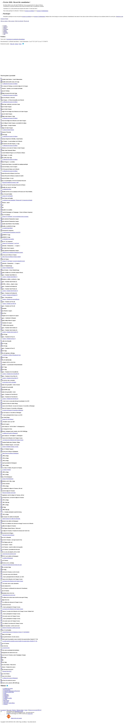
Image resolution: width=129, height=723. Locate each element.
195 (1, 513)
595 (1, 156)
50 (1, 584)
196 (1, 501)
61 (1, 87)
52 (1, 548)
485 (1, 220)
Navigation (5, 32)
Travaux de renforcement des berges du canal (12, 564)
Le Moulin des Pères (6, 189)
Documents (5, 29)
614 (1, 335)
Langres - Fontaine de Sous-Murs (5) (10, 378)
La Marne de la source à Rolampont (10, 433)
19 (1, 559)
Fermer (6, 18)
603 (1, 661)
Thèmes (5, 28)
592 (1, 225)
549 (1, 236)
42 (1, 545)
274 (1, 413)
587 (1, 411)
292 (1, 610)
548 (1, 379)
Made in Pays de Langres (16, 718)
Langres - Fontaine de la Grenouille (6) (10, 373)
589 (1, 407)
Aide (4, 34)
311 (1, 605)
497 (1, 365)
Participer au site (119, 16)
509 (1, 466)
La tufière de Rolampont (7, 558)
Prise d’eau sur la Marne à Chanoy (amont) (11, 256)
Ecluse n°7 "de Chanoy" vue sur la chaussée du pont (13, 261)
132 (1, 160)
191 (1, 459)
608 (1, 273)
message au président (29, 10)
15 (1, 89)
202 (1, 149)
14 (1, 105)
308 (1, 617)
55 (1, 140)
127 (1, 229)
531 (1, 515)
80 (1, 434)
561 (1, 351)
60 (1, 98)
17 (1, 121)
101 (1, 422)
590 (1, 578)
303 (1, 575)
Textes (20, 43)
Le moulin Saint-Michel (7, 228)
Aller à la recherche (19, 21)
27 (1, 183)
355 (1, 314)
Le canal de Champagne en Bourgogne (11, 690)
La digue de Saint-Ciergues (8, 129)
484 (1, 217)
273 (1, 420)
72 (1, 393)
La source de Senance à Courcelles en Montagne (12, 410)
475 (1, 633)
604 (1, 566)
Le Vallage (5, 696)
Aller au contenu (4, 21)
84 (1, 665)
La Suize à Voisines (6, 469)
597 (1, 92)
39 (1, 271)
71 (1, 280)
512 (1, 222)
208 (1, 206)
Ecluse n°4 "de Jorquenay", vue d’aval (10, 243)
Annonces (3, 18)
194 (1, 498)
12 (1, 107)
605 (1, 656)
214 (1, 461)
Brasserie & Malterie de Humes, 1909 (10, 182)
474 (1, 596)
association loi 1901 (19, 711)
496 (1, 349)
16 (1, 112)
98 (1, 679)
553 (1, 430)
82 (1, 326)
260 (1, 402)
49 (1, 587)
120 (1, 628)
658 (1, 591)
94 (1, 536)
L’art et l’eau (6, 701)
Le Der (4, 693)
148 (1, 570)
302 (1, 622)
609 (1, 287)
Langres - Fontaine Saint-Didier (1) (9, 276)
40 (1, 589)
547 (1, 282)
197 (1, 503)
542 (1, 388)
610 (1, 328)
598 (1, 115)
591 (1, 436)
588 (1, 404)
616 (1, 291)
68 (1, 386)
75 (1, 285)
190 (1, 456)
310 (1, 615)
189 (1, 454)
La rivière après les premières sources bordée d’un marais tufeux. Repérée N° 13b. (19, 641)
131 (1, 475)
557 (1, 262)
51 (1, 524)
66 (1, 316)
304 (1, 573)
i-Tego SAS (30, 713)
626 (1, 555)
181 (1, 519)
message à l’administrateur (42, 10)
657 (1, 644)
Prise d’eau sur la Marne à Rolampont (10, 453)
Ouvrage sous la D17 (6, 671)
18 (1, 84)
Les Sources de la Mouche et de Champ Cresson (12, 439)
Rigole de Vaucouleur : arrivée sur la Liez (11, 627)
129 (1, 192)
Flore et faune (6, 700)
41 (1, 543)
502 (1, 333)
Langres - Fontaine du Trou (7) (9, 338)
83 (1, 663)
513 (1, 190)
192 (1, 473)
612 (1, 375)
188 (1, 464)
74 (1, 304)
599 (1, 142)
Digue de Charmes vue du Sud (8, 492)
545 (1, 531)
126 (1, 240)
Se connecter (3, 710)
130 (1, 257)
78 (1, 416)
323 (1, 541)
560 (1, 358)
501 (1, 342)
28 (1, 165)
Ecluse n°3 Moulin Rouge (7, 267)
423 (1, 441)
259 (1, 510)
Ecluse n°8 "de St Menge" (8, 419)
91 (1, 651)
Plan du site (26, 21)
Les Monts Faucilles (7, 698)
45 (1, 493)
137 (1, 296)
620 (1, 658)
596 (1, 80)
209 (1, 197)
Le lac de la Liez (5, 647)
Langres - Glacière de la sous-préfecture (10, 299)
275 (1, 399)
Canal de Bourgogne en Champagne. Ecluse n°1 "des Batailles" (15, 632)
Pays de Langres (6, 689)
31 (1, 177)
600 (1, 133)
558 (1, 244)
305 (1, 582)
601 (1, 126)
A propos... (5, 704)
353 (1, 312)
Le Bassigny (6, 694)
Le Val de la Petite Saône (8, 692)
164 (1, 201)
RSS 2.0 (39, 710)
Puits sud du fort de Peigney (8, 535)
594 (1, 103)
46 (1, 487)
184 (1, 668)
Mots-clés (12, 43)
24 (1, 174)
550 (1, 233)
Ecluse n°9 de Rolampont (7, 478)
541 (1, 278)
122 (1, 443)
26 (1, 179)
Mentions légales (20, 710)
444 (1, 506)
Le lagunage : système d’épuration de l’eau (11, 355)
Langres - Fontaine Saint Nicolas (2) (10, 290)
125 (1, 268)
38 (1, 363)
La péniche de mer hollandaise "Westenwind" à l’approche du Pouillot (17, 200)
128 (1, 213)
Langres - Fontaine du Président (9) (9, 295)
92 (1, 361)
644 (1, 307)
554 (1, 356)
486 (1, 249)
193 (1, 484)
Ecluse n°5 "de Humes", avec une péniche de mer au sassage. (15, 216)
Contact (25, 710)
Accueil (5, 25)
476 (1, 649)
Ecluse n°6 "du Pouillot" (7, 195)
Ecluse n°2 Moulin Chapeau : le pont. (10, 446)
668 (1, 550)
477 (1, 635)
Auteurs (5, 30)
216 (1, 319)
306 (1, 480)
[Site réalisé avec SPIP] (8, 713)
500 (1, 344)
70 (1, 390)
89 (1, 603)
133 (1, 253)
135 (1, 450)
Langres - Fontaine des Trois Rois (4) (10, 398)
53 (1, 163)
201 (1, 137)
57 (1, 96)
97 (1, 672)
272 (1, 324)
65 (1, 131)
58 (1, 110)
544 (1, 561)
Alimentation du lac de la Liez (8, 595)
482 (1, 246)
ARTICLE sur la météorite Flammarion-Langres (12, 252)
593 (1, 186)
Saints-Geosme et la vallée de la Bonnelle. (11, 518)
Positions (5, 31)
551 (1, 681)
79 (1, 427)
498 (1, 368)
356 (1, 309)
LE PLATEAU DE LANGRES (9, 382)
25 (1, 172)
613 (1, 370)
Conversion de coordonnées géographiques (15, 39)
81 (1, 425)
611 (1, 395)
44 (1, 496)
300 (1, 619)
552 (1, 675)
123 (1, 211)
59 (1, 124)
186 (1, 482)
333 (1, 527)
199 (1, 624)
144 (1, 489)
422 (1, 522)
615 (1, 300)
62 (1, 78)
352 (1, 208)
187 (1, 470)
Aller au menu (11, 21)
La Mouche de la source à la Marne (9, 83)
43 (1, 653)
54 (1, 146)
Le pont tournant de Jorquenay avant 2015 (11, 232)
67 (1, 642)
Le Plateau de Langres (8, 688)
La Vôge (5, 699)
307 (1, 612)
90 (1, 598)
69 (1, 383)
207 (1, 203)
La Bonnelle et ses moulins (8, 239)
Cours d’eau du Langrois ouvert (9, 553)
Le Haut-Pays (6, 695)
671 (1, 321)
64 (1, 167)
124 (1, 264)
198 (1, 508)
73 (1, 347)
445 (1, 568)
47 (1, 529)
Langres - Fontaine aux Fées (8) (9, 303)
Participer (14, 710)
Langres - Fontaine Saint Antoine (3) (10, 332)
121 (1, 447)
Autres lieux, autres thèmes (9, 703)
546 (1, 638)
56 (1, 119)
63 (1, 151)
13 (1, 154)
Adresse (16, 43)
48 (1, 538)
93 (1, 339)
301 (1, 601)
